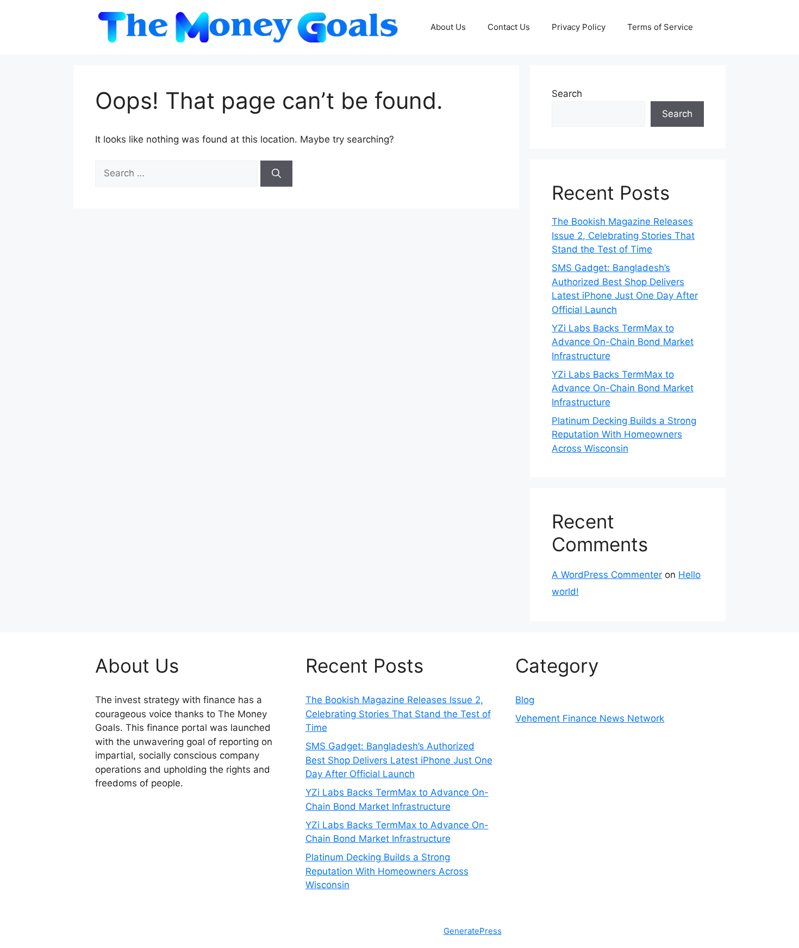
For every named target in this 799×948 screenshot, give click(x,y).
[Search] (276, 174)
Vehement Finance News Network (589, 718)
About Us (448, 27)
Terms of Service (660, 27)
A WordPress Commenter (607, 574)
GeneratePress (473, 931)
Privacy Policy (579, 27)
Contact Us (509, 27)
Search (567, 93)
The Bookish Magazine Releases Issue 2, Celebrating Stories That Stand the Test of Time (623, 235)
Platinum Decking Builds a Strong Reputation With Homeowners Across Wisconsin (624, 434)
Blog (524, 699)
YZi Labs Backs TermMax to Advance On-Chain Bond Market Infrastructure (623, 342)
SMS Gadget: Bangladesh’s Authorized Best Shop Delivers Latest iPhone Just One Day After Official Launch (398, 760)
